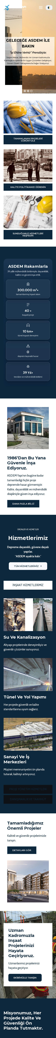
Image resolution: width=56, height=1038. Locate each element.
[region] (28, 46)
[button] (25, 91)
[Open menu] (40, 7)
